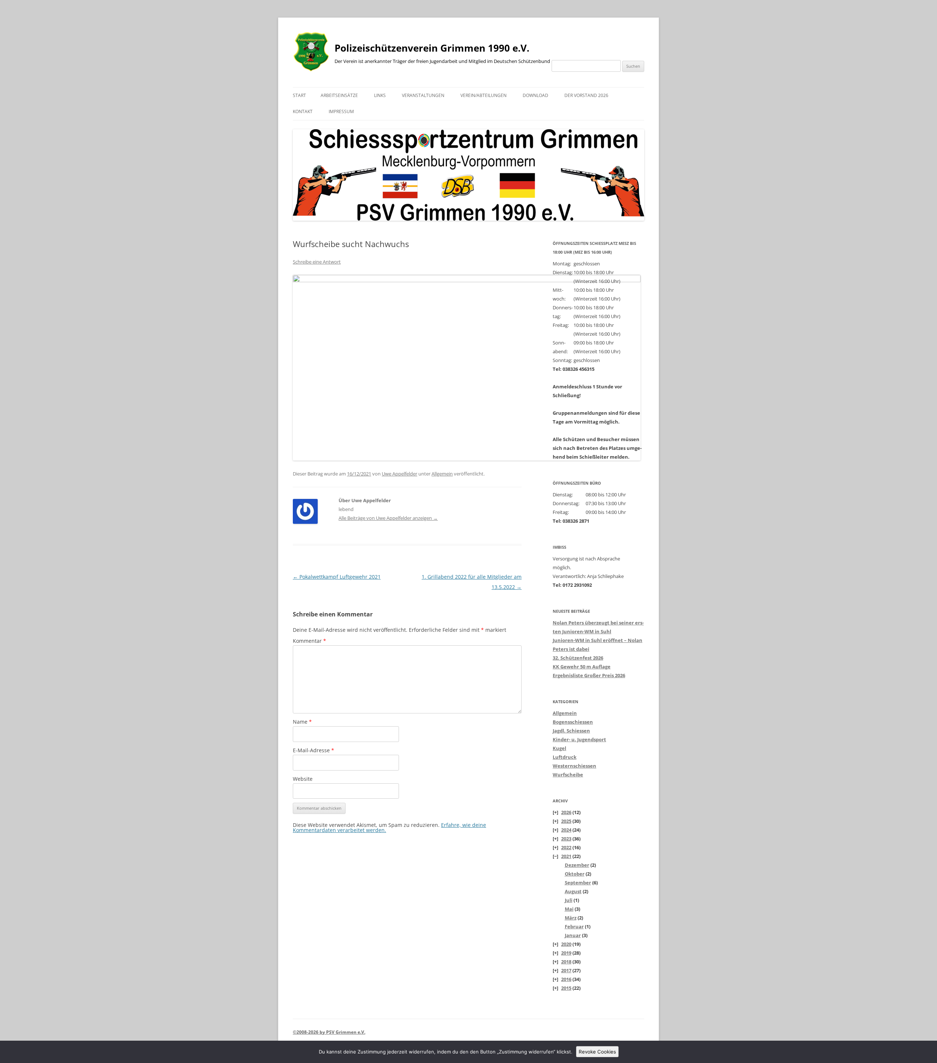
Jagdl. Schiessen (571, 730)
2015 (566, 988)
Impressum (341, 111)
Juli (568, 900)
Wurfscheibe (568, 774)
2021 (566, 856)
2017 (566, 970)
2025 (566, 821)
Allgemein (442, 473)
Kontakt (303, 111)
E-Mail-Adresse (313, 750)
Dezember (577, 865)
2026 (566, 812)
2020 (566, 944)
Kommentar (309, 640)
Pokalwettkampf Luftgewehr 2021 (337, 576)
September (578, 882)
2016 (566, 979)
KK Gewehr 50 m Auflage (582, 666)
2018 (566, 961)
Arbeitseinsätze (339, 95)
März (570, 917)
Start (299, 95)
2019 (566, 953)
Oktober (575, 873)
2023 (566, 838)
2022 (566, 847)
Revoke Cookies (597, 1052)
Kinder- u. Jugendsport (579, 739)
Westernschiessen (574, 765)
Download (535, 95)
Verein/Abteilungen (483, 95)
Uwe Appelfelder (399, 473)
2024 (566, 830)
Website (303, 778)
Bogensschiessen (573, 722)
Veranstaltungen (423, 95)
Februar (574, 926)
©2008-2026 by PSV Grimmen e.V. (329, 1032)
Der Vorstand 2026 (586, 95)
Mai (569, 909)
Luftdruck (564, 757)
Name (302, 721)
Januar (573, 935)
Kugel (559, 748)
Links (380, 95)
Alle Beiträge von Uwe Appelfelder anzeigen (388, 518)
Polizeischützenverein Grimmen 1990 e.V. (432, 48)
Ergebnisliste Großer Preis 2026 (589, 675)
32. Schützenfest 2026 (578, 657)
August (573, 891)
